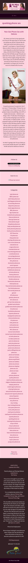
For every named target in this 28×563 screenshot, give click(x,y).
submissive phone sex (14, 428)
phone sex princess (14, 364)
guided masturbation (14, 304)
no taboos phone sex (14, 339)
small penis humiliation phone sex (14, 414)
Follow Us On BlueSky (14, 166)
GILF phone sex (14, 300)
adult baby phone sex (14, 199)
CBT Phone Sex (14, 233)
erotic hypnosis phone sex (14, 267)
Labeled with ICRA (14, 467)
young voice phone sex (14, 442)
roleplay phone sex (14, 384)
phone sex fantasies (14, 355)
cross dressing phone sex (14, 251)
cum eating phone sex (14, 256)
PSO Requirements (14, 540)
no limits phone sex (14, 336)
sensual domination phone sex (14, 391)
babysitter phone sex (14, 206)
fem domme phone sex (14, 277)
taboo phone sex (14, 430)
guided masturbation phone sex (14, 306)
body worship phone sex (14, 226)
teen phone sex (14, 435)
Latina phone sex (14, 325)
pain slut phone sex (14, 341)
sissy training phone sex (14, 405)
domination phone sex (14, 263)
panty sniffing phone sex (14, 350)
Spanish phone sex (14, 416)
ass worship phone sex (14, 203)
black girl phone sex (14, 219)
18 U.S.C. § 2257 (15, 523)
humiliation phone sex (14, 311)
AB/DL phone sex (14, 196)
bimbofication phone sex (14, 215)
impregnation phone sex (14, 316)
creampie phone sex (14, 249)
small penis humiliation (14, 412)
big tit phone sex (14, 212)
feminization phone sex (14, 281)
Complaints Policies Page (10, 496)
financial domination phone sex (14, 286)
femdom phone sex (14, 279)
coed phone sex (14, 245)
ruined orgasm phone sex (14, 387)
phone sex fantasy (14, 357)
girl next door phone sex (14, 302)
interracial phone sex (14, 318)
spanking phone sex (14, 419)
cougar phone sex (14, 247)
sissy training (14, 403)
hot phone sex (14, 309)
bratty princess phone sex (14, 231)
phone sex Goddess (14, 361)
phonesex (14, 373)
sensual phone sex (14, 398)
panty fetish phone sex (14, 345)
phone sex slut (14, 368)
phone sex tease (14, 371)
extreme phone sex (14, 272)
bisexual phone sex (14, 217)
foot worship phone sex (14, 290)
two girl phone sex (14, 437)
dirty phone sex (14, 261)
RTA (16, 465)
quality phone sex (14, 377)
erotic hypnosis (14, 265)
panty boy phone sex (14, 343)
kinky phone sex (14, 322)
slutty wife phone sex (14, 410)
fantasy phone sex (14, 274)
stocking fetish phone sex (14, 421)
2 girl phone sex (14, 194)
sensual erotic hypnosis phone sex (14, 394)
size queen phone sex (14, 407)
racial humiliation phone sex (14, 380)
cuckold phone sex (14, 254)
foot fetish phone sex (14, 288)
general (14, 293)
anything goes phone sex (14, 201)
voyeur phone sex (14, 439)
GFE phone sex (14, 295)
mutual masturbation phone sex (14, 334)
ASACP (12, 465)
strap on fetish (14, 423)
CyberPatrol (14, 473)
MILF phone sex (14, 329)
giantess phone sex (14, 297)
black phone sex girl (14, 222)
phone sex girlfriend (14, 359)
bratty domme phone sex (14, 229)
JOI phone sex (14, 320)
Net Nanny (14, 475)
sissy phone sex (14, 400)
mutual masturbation (14, 332)
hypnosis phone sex (14, 313)
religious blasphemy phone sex (14, 382)
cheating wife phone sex (14, 240)
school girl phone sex (14, 389)
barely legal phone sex (14, 208)
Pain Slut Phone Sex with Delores (14, 33)
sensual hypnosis (14, 396)
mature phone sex (14, 327)
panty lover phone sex (14, 348)
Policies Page (18, 494)
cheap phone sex (14, 238)
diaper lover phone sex (14, 258)
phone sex (14, 352)
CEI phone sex (14, 235)
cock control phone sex (14, 242)
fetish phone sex (14, 284)
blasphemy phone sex (14, 224)
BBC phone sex (14, 210)
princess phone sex (14, 375)
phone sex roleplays (14, 366)
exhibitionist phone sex (14, 270)
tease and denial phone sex (14, 433)
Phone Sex (14, 452)
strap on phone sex (14, 426)
